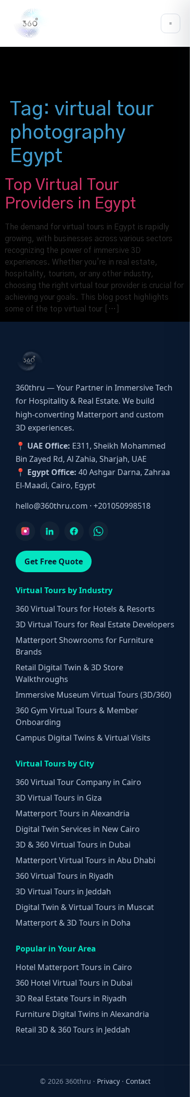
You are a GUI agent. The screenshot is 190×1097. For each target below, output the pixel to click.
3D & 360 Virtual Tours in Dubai (73, 844)
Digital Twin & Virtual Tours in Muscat (85, 907)
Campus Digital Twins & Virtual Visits (83, 737)
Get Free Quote (53, 561)
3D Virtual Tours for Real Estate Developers (95, 624)
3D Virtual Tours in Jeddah (63, 891)
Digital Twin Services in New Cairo (78, 829)
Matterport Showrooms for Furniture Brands (84, 646)
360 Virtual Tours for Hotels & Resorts (85, 608)
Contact (138, 1081)
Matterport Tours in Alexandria (73, 813)
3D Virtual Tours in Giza (59, 797)
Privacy (108, 1081)
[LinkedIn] (49, 531)
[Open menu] (170, 23)
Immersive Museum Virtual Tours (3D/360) (93, 694)
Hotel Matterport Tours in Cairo (74, 967)
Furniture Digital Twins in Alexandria (82, 1014)
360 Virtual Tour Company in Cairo (78, 782)
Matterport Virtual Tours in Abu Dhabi (85, 860)
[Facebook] (74, 531)
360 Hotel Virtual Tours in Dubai (74, 982)
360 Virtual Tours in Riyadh (65, 875)
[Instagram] (25, 531)
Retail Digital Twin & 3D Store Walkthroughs (69, 673)
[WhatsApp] (98, 531)
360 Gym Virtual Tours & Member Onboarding (77, 716)
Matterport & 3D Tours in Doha (73, 922)
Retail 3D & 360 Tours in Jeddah (73, 1029)
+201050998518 (122, 505)
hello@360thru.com (52, 505)
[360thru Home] (31, 23)
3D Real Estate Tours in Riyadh (71, 998)
